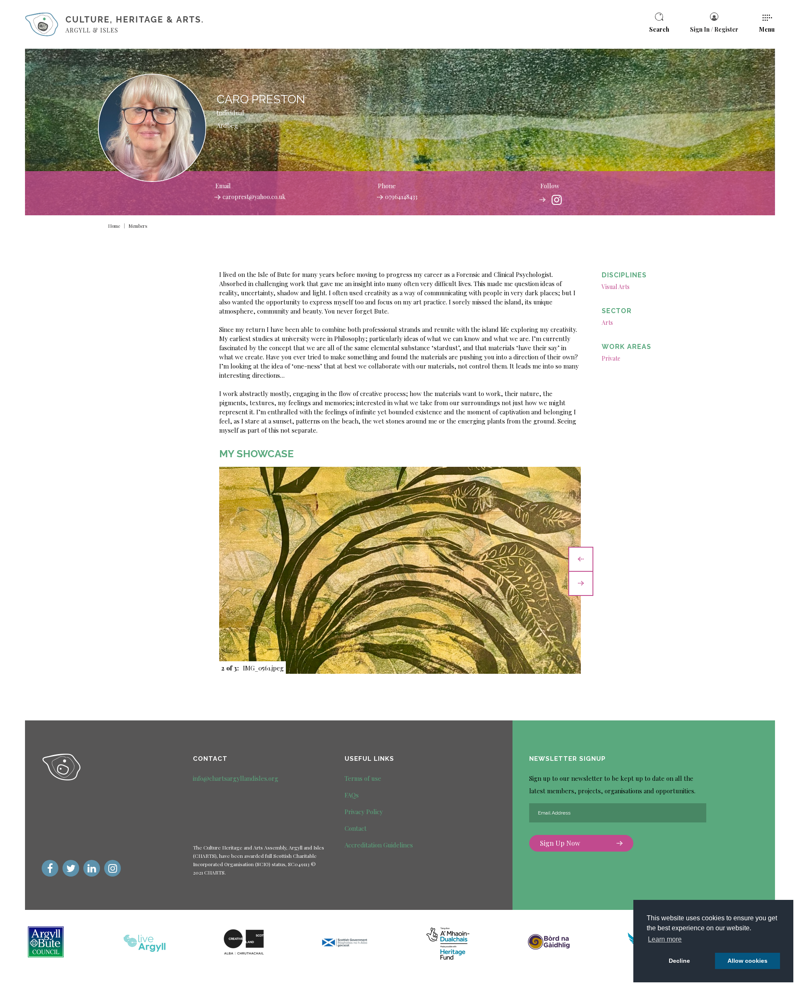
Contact (356, 828)
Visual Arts (616, 287)
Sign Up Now (560, 843)
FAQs (352, 795)
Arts (607, 322)
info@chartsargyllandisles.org (235, 778)
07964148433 (401, 197)
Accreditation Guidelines (379, 845)
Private (611, 358)
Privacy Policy (364, 811)
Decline (679, 960)
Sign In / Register (714, 29)
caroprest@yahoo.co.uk (253, 197)
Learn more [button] (665, 939)
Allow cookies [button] (748, 960)
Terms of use (363, 778)
